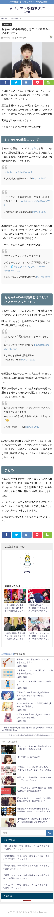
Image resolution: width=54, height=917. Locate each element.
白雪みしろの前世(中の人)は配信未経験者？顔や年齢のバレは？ (29, 735)
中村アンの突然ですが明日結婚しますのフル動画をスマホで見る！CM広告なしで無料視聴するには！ (26, 729)
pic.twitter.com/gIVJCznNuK (18, 172)
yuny (27, 571)
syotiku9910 (7, 24)
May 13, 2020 (39, 178)
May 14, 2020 (28, 359)
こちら (32, 148)
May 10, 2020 (32, 427)
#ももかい (19, 266)
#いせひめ (30, 266)
